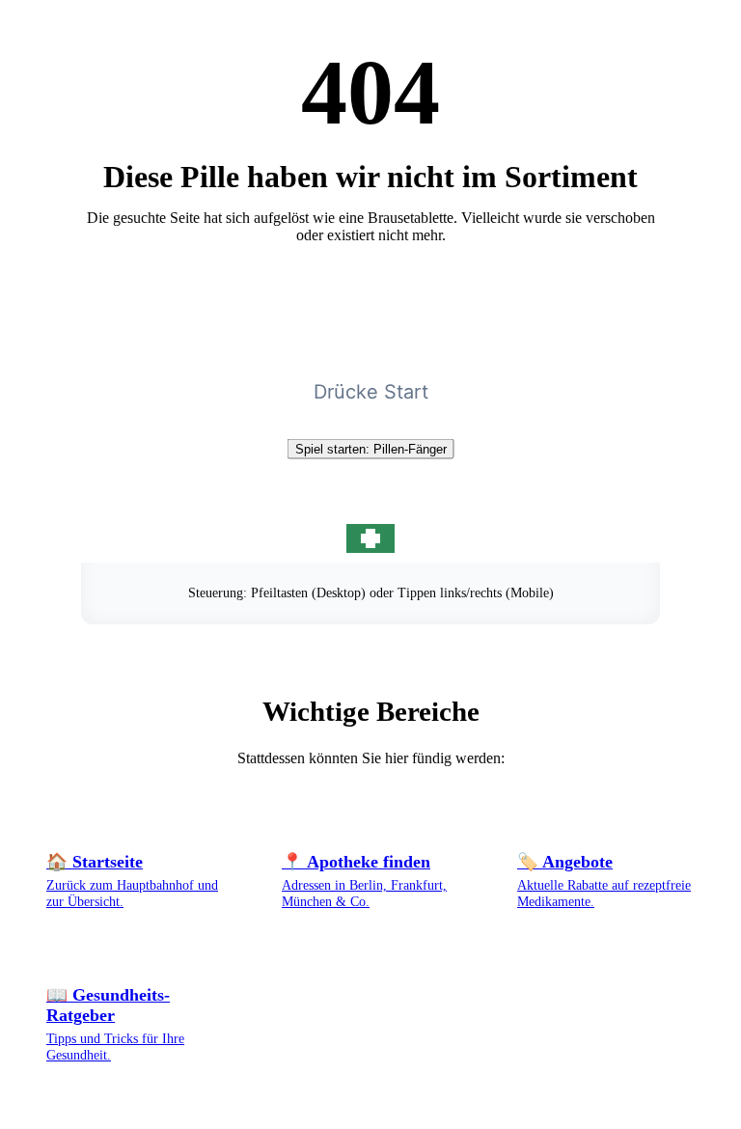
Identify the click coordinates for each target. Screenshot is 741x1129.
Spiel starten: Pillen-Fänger (371, 449)
